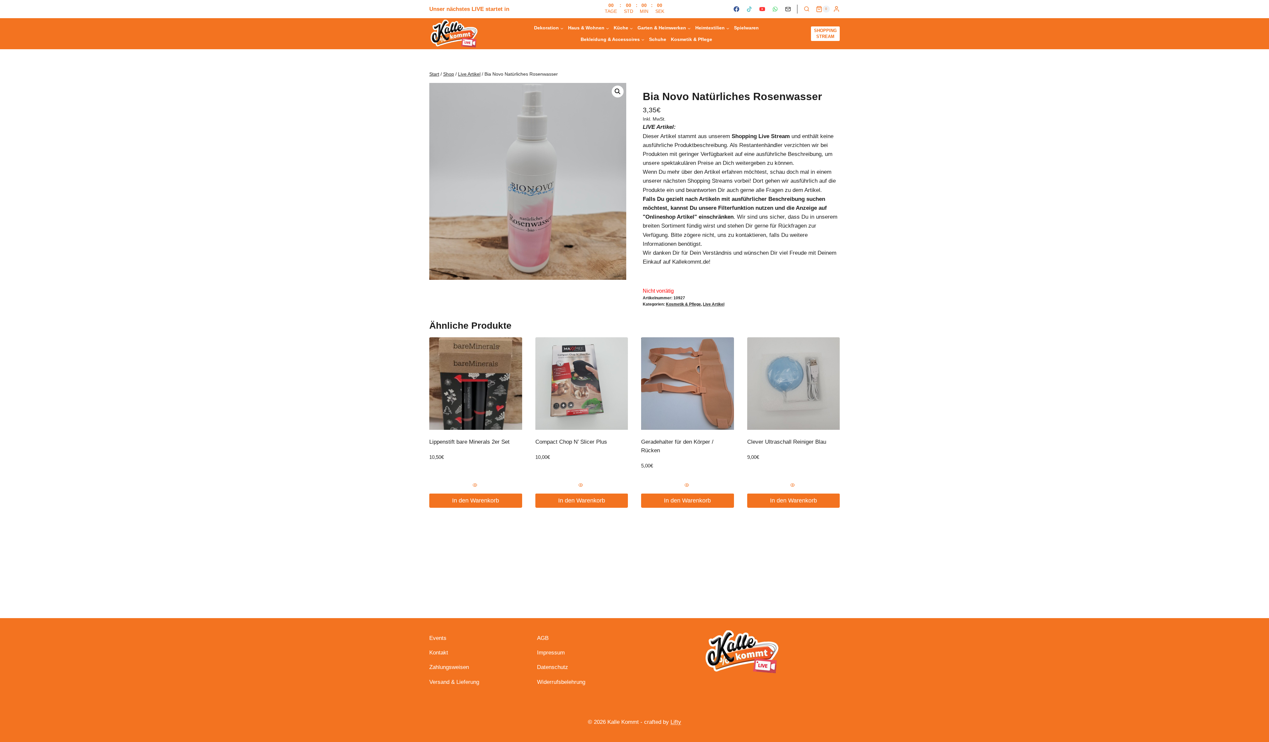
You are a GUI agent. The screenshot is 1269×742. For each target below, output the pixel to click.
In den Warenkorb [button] (475, 500)
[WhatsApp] (775, 9)
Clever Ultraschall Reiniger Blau (786, 442)
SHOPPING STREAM (825, 33)
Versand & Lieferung (454, 682)
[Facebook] (736, 9)
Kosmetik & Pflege (691, 39)
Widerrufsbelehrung (561, 682)
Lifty (676, 722)
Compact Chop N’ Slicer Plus (571, 442)
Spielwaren (746, 27)
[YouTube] (762, 9)
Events (437, 638)
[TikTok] (749, 9)
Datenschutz (552, 667)
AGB (543, 638)
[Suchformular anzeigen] (807, 9)
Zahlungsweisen (449, 667)
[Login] (836, 9)
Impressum (551, 652)
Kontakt (438, 652)
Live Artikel (713, 304)
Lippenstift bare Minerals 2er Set (469, 442)
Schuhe (657, 39)
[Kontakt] (788, 9)
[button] (618, 91)
